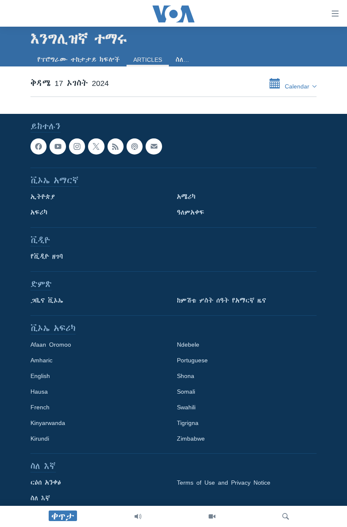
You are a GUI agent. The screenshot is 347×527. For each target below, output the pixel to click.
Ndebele (188, 345)
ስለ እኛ (40, 498)
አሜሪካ (186, 197)
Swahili (186, 407)
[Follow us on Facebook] (38, 146)
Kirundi (39, 439)
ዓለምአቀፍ (190, 213)
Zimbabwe (191, 439)
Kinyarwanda (47, 423)
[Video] (212, 516)
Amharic (41, 360)
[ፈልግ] (285, 516)
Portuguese (192, 360)
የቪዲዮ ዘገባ (46, 257)
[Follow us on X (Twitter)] (96, 146)
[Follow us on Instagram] (77, 146)
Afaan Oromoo (50, 345)
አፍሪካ (38, 213)
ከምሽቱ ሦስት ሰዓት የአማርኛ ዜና (221, 301)
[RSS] (115, 146)
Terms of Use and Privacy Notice (223, 483)
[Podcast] (135, 146)
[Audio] (138, 516)
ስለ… (182, 59)
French (40, 407)
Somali (186, 392)
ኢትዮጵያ (42, 197)
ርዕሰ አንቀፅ (45, 483)
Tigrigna (187, 423)
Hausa (39, 392)
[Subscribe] (154, 146)
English (40, 376)
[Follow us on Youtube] (58, 146)
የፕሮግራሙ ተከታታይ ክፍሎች (78, 59)
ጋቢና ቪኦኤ (46, 301)
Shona (185, 376)
